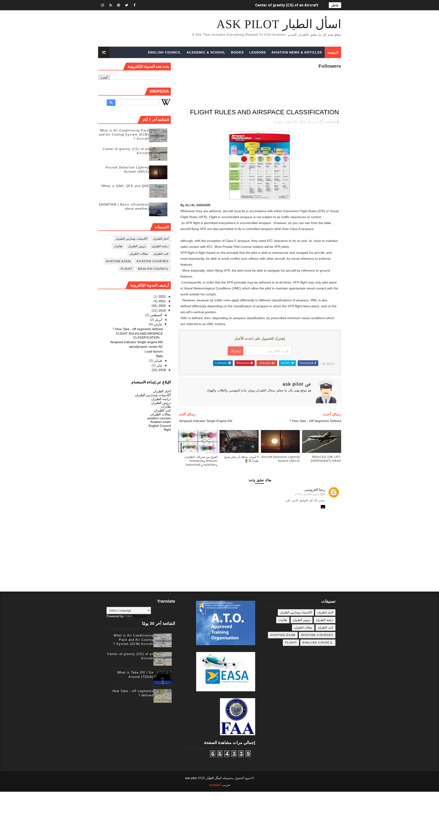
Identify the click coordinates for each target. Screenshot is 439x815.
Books (237, 52)
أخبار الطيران (161, 238)
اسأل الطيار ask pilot (279, 24)
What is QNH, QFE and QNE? (125, 186)
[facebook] (134, 5)
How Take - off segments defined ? (137, 329)
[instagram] (102, 5)
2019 (162, 310)
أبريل (158, 319)
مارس (157, 324)
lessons (257, 52)
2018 (162, 370)
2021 (162, 301)
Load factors (154, 351)
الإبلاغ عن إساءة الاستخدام (151, 382)
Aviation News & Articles (296, 52)
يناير (159, 365)
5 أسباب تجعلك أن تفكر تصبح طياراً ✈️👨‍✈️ (241, 458)
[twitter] (126, 5)
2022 (162, 296)
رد (323, 506)
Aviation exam (118, 261)
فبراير (157, 360)
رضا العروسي (314, 490)
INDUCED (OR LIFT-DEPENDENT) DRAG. (285, 5)
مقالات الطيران (282, 122)
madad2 (215, 785)
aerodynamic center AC (146, 346)
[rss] (110, 5)
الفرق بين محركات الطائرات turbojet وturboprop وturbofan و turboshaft (200, 460)
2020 (162, 305)
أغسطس (155, 315)
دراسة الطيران (160, 246)
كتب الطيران (161, 253)
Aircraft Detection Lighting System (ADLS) (281, 458)
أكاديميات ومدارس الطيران (131, 238)
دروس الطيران (137, 246)
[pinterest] (118, 5)
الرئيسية (332, 52)
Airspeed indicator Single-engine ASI (136, 342)
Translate (140, 616)
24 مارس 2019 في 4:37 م (310, 494)
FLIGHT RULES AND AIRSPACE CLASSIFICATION (139, 335)
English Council (164, 52)
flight (126, 268)
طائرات (118, 246)
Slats (159, 356)
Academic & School (206, 52)
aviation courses (153, 261)
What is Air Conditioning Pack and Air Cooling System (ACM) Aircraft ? (124, 134)
